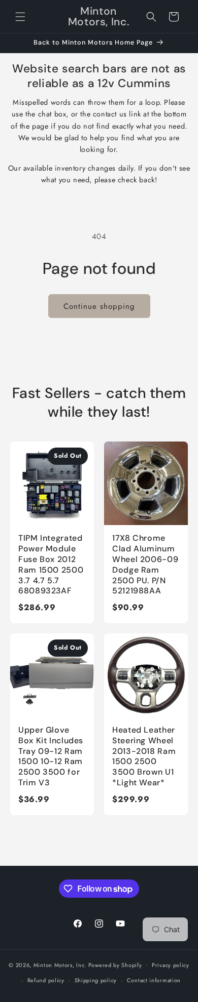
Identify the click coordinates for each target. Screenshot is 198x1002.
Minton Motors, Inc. (60, 964)
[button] (20, 17)
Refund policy (45, 980)
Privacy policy (170, 965)
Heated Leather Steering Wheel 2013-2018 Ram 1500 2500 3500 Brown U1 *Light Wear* (144, 756)
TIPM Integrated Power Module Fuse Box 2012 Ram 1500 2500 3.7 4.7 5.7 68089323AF (50, 564)
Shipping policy (96, 980)
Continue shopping (99, 306)
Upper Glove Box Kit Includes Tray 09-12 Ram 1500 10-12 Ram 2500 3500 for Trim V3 (50, 756)
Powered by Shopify (115, 964)
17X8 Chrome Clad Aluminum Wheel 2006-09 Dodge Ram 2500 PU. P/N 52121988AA (145, 564)
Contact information (154, 980)
